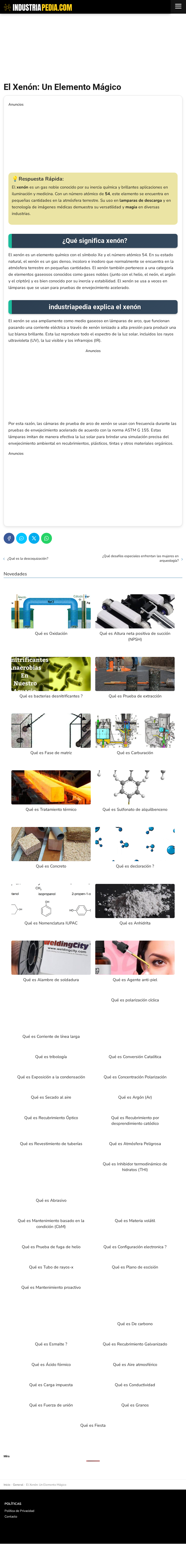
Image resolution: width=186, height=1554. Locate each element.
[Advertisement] (93, 48)
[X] (34, 538)
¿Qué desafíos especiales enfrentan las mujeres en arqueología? (140, 558)
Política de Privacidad (19, 1511)
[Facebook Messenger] (21, 538)
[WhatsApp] (46, 538)
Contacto (11, 1516)
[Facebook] (9, 538)
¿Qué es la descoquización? (27, 558)
